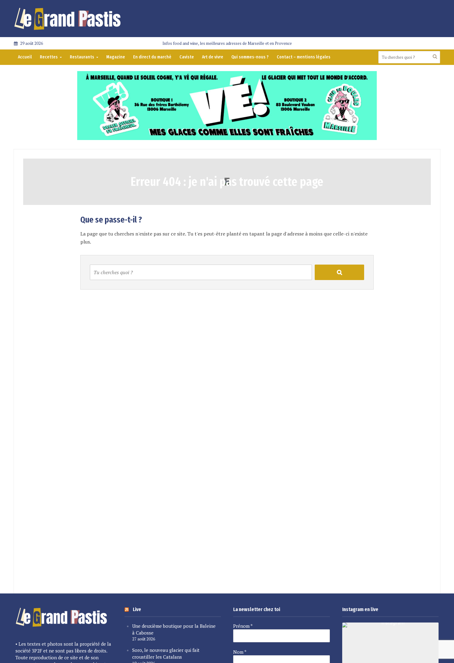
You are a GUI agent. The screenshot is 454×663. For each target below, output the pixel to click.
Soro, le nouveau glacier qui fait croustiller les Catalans (166, 653)
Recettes (49, 57)
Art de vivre (212, 57)
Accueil (25, 57)
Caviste (186, 57)
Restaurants (82, 57)
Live (137, 609)
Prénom (243, 626)
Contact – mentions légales (303, 57)
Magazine (115, 57)
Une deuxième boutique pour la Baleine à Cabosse (174, 629)
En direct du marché (152, 57)
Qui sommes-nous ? (250, 57)
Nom (239, 652)
